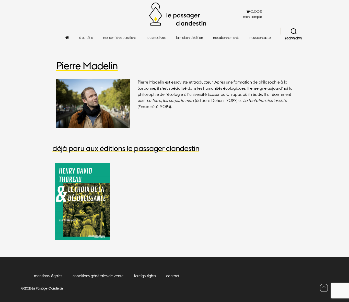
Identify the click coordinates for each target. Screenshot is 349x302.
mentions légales (48, 275)
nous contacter (260, 38)
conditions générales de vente (98, 275)
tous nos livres (156, 38)
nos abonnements (226, 38)
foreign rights (145, 275)
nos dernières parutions (119, 38)
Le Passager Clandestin (47, 288)
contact (172, 275)
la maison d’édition (189, 38)
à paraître (86, 38)
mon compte (252, 17)
